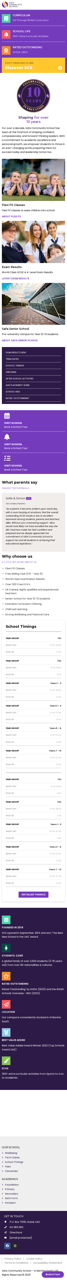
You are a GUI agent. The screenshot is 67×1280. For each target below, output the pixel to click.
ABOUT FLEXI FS (11, 216)
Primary (10, 1189)
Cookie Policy (34, 1259)
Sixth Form (11, 1198)
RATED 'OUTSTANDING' (17, 398)
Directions (16, 1232)
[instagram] (15, 1246)
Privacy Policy (12, 1259)
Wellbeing (11, 1153)
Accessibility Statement (47, 1263)
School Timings (14, 1162)
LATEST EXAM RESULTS (15, 278)
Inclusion (10, 1203)
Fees (8, 1166)
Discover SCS (18, 68)
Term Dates (12, 1157)
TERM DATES (12, 359)
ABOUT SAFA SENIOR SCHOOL (20, 340)
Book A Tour (53, 1274)
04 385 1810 (16, 1227)
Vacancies (11, 1171)
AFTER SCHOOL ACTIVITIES (19, 378)
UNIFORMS (11, 372)
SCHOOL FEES (13, 391)
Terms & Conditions (16, 1263)
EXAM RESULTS (16, 352)
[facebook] (7, 1246)
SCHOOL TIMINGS (15, 365)
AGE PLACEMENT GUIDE (18, 385)
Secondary (11, 1194)
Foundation (12, 1185)
